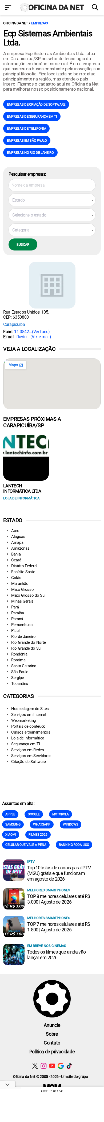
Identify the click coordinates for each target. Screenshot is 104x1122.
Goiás (16, 577)
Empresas (39, 23)
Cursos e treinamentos (30, 732)
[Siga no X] (35, 1065)
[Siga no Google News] (60, 1065)
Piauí (15, 630)
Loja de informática (27, 738)
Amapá (17, 542)
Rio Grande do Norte (28, 642)
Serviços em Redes (27, 749)
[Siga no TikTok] (69, 1065)
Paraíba (17, 613)
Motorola (60, 814)
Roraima (18, 660)
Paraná (17, 618)
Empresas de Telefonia (26, 128)
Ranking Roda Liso (74, 845)
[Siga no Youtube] (52, 1065)
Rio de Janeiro (23, 636)
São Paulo (20, 671)
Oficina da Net (15, 23)
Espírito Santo (23, 571)
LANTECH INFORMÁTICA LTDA (22, 488)
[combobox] (52, 200)
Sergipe (17, 677)
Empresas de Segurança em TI (32, 116)
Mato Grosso (22, 589)
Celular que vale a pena (25, 845)
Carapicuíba (14, 324)
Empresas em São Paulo (27, 140)
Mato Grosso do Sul (28, 595)
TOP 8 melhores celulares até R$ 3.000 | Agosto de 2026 (58, 899)
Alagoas (18, 536)
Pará (15, 607)
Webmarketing (23, 720)
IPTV (31, 861)
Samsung (13, 824)
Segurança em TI (25, 744)
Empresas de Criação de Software (36, 104)
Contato (52, 1043)
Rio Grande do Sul (26, 648)
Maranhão (19, 583)
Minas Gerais (22, 601)
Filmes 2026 (38, 834)
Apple (10, 814)
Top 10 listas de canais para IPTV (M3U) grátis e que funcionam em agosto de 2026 (59, 873)
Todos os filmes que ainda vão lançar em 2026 (56, 954)
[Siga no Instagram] (43, 1065)
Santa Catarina (23, 666)
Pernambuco (22, 624)
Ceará (16, 560)
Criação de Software (28, 761)
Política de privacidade (52, 1051)
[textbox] (52, 200)
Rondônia (19, 654)
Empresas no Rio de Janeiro (30, 153)
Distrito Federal (24, 566)
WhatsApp (41, 824)
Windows (70, 824)
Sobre (52, 1034)
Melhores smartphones (48, 890)
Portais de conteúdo (28, 726)
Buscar (23, 244)
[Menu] (8, 8)
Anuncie (52, 1025)
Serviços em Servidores (31, 755)
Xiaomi (10, 834)
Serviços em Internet (28, 714)
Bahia (16, 554)
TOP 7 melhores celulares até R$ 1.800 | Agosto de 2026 (58, 926)
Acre (15, 530)
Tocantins (19, 683)
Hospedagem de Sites (30, 708)
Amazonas (20, 548)
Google (34, 814)
